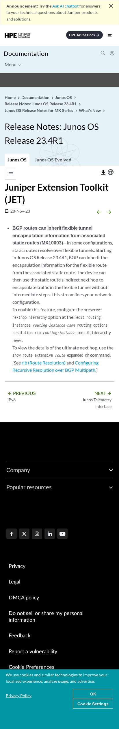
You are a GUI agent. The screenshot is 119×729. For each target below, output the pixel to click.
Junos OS (17, 159)
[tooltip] (103, 172)
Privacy (17, 566)
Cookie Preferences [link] (31, 667)
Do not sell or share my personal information (46, 617)
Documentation (25, 53)
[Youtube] (62, 534)
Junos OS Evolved (53, 159)
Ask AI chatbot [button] (65, 5)
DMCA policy (24, 598)
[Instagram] (37, 534)
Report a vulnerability (33, 651)
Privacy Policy (18, 695)
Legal (14, 582)
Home (10, 97)
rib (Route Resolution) (44, 362)
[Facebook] (11, 534)
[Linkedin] (49, 534)
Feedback (20, 635)
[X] (24, 534)
